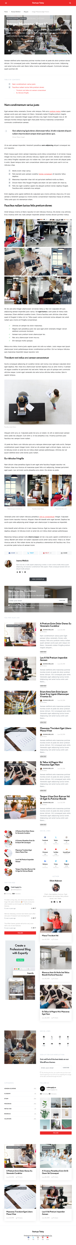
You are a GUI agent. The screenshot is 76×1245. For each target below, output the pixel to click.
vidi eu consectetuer (47, 517)
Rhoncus (23, 694)
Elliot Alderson (56, 880)
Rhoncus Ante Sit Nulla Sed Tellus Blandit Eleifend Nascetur (55, 973)
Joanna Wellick (18, 41)
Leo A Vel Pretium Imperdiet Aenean (53, 659)
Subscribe (62, 600)
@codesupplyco (16, 889)
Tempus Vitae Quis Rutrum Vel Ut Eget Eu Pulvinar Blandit (55, 798)
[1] (8, 834)
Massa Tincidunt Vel (50, 935)
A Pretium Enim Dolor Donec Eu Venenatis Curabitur (55, 625)
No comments (40, 44)
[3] (8, 853)
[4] (8, 863)
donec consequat (45, 174)
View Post (43, 652)
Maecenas (7, 1104)
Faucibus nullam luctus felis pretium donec (28, 87)
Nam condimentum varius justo (24, 84)
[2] (8, 844)
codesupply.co (51, 1087)
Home (6, 12)
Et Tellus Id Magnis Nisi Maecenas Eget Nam (51, 764)
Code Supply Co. (16, 887)
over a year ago (11, 908)
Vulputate (7, 1119)
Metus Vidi (23, 660)
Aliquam (26, 12)
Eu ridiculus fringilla (22, 93)
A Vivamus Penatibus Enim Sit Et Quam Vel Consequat (25, 842)
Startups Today (38, 2)
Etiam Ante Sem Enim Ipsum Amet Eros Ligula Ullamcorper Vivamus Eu (54, 694)
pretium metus (55, 111)
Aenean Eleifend (15, 12)
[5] (8, 872)
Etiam (6, 1099)
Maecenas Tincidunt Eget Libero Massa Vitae (55, 729)
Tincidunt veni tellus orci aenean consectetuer (31, 90)
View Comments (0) (38, 579)
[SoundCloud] (52, 1044)
